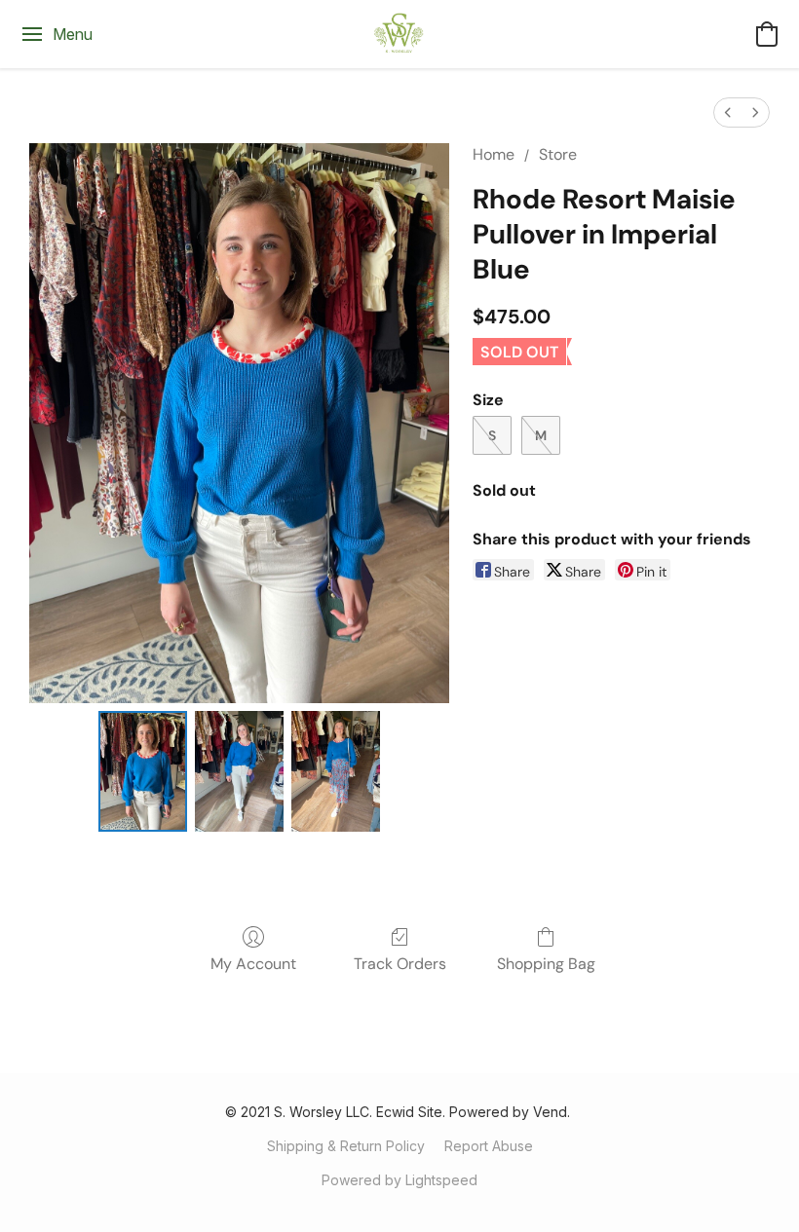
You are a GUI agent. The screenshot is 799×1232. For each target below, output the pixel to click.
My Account (253, 963)
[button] (399, 34)
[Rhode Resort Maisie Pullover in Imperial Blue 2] (335, 771)
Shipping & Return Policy (346, 1146)
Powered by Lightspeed (399, 1180)
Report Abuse (488, 1146)
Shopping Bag (546, 963)
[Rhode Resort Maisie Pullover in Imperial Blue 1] (239, 771)
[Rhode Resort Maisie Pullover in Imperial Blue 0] (142, 771)
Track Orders (400, 963)
